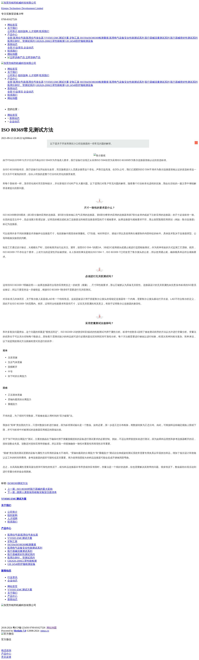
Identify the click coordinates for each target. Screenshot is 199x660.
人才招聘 (34, 31)
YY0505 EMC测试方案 (56, 37)
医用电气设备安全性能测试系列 (127, 37)
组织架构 (23, 31)
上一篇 (30, 489)
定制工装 (74, 37)
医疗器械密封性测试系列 (184, 37)
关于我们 (12, 28)
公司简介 (12, 31)
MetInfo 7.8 (20, 630)
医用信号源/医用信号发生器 (28, 37)
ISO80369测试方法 (17, 483)
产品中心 (12, 34)
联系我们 (44, 31)
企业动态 (29, 47)
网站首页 (12, 24)
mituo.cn (44, 630)
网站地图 (12, 54)
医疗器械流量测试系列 (157, 37)
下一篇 (32, 492)
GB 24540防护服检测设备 (79, 41)
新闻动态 (12, 44)
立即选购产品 (32, 57)
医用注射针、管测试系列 (21, 41)
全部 (10, 37)
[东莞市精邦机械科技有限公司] (99, 63)
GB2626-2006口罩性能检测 (50, 41)
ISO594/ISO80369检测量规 (94, 37)
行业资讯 (18, 47)
